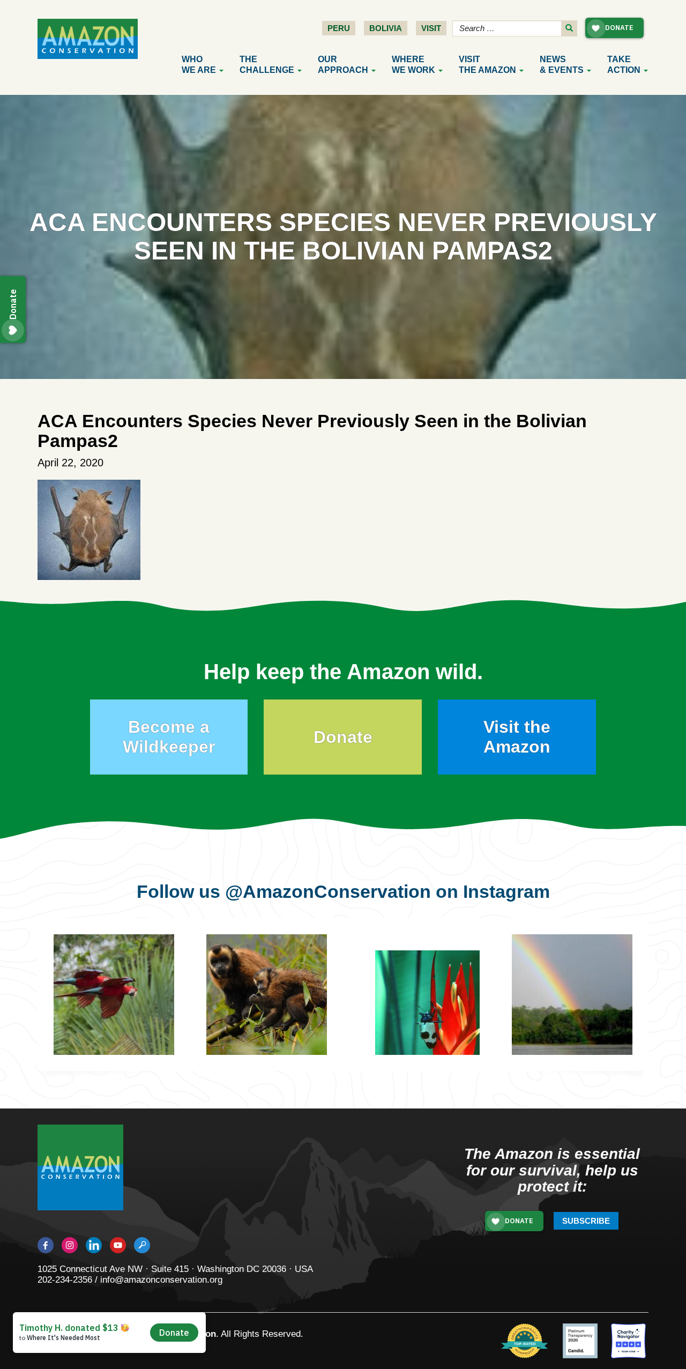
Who (199, 65)
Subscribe (586, 1220)
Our (343, 65)
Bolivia (385, 28)
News (562, 65)
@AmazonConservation (328, 891)
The (267, 65)
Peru (338, 28)
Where (413, 65)
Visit (431, 28)
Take (623, 65)
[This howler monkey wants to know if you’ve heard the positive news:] (588, 1010)
